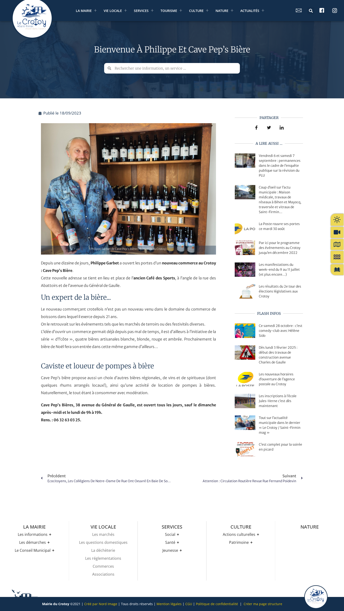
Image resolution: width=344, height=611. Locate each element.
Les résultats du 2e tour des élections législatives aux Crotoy (280, 291)
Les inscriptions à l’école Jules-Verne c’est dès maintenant (277, 401)
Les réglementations (103, 558)
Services (141, 10)
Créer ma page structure (263, 604)
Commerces (103, 566)
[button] (310, 10)
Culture (196, 10)
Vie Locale (113, 10)
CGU (188, 604)
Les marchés (103, 534)
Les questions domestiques (103, 542)
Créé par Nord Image (100, 604)
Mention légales (169, 604)
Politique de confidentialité (217, 604)
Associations (103, 574)
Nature (222, 10)
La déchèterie (103, 550)
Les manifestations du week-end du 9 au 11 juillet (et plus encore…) (279, 270)
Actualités (249, 10)
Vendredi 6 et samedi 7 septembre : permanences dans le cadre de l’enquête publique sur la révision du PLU (279, 166)
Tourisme (169, 10)
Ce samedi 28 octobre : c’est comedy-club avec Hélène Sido (280, 331)
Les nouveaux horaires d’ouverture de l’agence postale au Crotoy (277, 379)
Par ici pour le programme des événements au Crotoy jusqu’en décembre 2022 (279, 248)
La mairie (84, 10)
